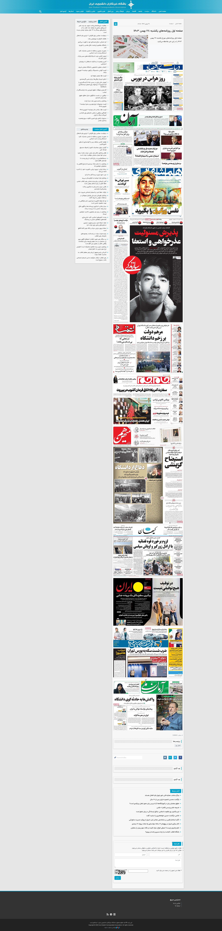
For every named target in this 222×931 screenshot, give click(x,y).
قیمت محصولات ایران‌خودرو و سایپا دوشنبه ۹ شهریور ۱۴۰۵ (93, 105)
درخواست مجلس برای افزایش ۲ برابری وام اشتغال (91, 35)
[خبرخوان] (107, 914)
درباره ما (177, 906)
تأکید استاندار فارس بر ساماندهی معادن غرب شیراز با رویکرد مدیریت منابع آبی (154, 820)
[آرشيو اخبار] (114, 914)
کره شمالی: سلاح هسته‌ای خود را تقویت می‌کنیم (92, 42)
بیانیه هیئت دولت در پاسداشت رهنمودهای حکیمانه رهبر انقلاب (93, 235)
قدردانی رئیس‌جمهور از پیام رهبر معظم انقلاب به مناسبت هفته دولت (92, 253)
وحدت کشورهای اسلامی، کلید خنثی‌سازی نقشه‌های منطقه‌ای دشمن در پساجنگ (94, 218)
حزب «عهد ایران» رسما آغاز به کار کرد (95, 175)
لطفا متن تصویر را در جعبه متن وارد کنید (169, 871)
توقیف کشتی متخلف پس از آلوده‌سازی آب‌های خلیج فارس (92, 143)
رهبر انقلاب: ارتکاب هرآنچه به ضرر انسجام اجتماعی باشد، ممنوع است (91, 259)
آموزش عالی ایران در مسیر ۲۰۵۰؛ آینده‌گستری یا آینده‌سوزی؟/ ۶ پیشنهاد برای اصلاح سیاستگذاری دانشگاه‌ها (92, 84)
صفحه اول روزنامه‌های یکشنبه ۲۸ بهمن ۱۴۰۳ (158, 31)
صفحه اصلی (162, 11)
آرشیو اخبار (63, 11)
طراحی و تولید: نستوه (110, 928)
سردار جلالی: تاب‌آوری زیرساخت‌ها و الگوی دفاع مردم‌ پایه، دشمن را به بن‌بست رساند (92, 207)
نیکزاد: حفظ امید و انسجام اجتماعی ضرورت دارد (92, 192)
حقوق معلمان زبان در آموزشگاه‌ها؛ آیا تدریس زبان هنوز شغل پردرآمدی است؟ (154, 803)
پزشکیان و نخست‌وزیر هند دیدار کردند (95, 101)
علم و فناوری (101, 11)
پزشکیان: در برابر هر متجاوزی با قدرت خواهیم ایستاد (93, 213)
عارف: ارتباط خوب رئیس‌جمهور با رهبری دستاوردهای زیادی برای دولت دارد (95, 224)
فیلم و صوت (79, 11)
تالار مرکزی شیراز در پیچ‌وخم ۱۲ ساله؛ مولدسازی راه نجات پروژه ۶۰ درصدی (155, 824)
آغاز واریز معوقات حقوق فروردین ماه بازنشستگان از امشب (91, 91)
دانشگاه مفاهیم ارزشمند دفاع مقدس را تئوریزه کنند (92, 46)
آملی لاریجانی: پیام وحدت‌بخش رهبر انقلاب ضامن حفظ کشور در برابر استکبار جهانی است (91, 182)
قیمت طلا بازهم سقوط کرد (98, 76)
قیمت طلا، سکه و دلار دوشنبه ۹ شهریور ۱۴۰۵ (93, 110)
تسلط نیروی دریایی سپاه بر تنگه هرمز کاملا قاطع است (92, 229)
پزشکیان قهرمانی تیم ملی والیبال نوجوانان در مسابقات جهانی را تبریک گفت (93, 196)
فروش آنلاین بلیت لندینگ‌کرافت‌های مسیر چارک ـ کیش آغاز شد (91, 57)
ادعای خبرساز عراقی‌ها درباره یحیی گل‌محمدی (93, 79)
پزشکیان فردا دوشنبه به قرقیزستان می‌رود (94, 178)
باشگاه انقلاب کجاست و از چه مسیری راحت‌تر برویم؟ (162, 832)
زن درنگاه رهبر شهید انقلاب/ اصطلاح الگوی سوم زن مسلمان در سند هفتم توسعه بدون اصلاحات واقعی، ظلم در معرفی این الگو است (92, 241)
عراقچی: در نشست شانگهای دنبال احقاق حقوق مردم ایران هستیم (92, 96)
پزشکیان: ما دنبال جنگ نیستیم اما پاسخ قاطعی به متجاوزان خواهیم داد (91, 165)
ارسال (117, 878)
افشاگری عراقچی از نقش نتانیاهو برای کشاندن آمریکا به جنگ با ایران (92, 114)
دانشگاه (154, 11)
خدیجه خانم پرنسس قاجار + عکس (168, 807)
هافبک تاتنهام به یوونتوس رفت (97, 39)
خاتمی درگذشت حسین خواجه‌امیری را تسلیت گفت (162, 815)
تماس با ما (176, 903)
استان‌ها (71, 11)
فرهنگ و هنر (120, 11)
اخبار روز (178, 745)
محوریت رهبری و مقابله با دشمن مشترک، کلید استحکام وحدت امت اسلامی (92, 52)
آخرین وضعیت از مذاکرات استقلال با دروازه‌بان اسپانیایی (92, 63)
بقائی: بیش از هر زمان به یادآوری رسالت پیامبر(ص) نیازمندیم (94, 188)
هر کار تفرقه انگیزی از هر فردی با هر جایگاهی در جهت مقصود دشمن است (92, 202)
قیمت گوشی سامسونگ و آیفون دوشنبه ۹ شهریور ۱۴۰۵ (91, 71)
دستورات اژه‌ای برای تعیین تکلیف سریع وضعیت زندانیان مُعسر (92, 119)
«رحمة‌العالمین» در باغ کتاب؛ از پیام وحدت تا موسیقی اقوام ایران (93, 159)
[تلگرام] (110, 914)
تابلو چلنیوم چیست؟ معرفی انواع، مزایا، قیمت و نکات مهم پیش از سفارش (155, 828)
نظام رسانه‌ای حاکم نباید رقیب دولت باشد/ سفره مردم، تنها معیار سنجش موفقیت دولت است (92, 154)
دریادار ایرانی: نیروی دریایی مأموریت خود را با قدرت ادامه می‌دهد (91, 170)
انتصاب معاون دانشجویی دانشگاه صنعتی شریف (92, 67)
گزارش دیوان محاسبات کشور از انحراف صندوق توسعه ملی (93, 148)
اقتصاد (134, 11)
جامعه (140, 11)
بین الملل (110, 11)
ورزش (128, 11)
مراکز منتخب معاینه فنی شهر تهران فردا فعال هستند (162, 795)
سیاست (147, 11)
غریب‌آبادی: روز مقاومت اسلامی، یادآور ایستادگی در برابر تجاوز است (157, 811)
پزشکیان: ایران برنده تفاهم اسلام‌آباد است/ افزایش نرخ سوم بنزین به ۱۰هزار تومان (91, 248)
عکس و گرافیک (90, 11)
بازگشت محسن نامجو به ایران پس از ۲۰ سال (164, 799)
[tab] (103, 22)
